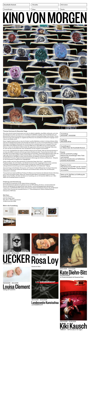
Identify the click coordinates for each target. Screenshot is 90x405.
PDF (69, 176)
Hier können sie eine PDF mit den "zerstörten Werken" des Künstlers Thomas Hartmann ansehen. (73, 168)
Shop (33, 9)
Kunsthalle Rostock (10, 4)
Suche (63, 9)
